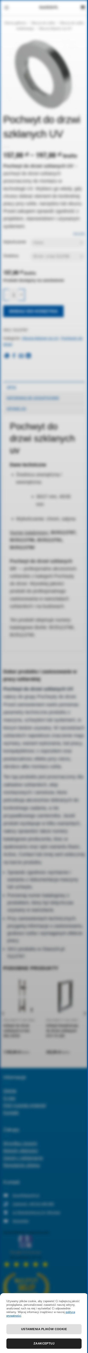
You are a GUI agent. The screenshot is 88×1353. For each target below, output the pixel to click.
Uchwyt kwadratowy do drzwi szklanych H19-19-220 (62, 1030)
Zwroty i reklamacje (23, 1157)
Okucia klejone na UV (55, 28)
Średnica (10, 256)
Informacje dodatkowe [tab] (33, 398)
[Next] (84, 1021)
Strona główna (15, 23)
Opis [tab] (11, 387)
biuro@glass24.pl (26, 1195)
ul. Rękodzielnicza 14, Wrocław (36, 1212)
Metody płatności (20, 1150)
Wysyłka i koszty (20, 1143)
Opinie (9, 1090)
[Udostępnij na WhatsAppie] (6, 356)
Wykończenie (14, 242)
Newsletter (21, 1221)
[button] (6, 7)
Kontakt (11, 1112)
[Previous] (3, 1021)
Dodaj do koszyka (33, 311)
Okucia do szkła (43, 23)
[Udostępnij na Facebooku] (14, 356)
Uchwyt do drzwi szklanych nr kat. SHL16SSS (17, 1030)
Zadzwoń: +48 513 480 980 (33, 1204)
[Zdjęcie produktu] (44, 73)
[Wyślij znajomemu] (21, 356)
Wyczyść (79, 233)
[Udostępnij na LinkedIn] (28, 356)
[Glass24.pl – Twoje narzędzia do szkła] (48, 7)
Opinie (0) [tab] (16, 408)
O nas (9, 1097)
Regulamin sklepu (21, 1164)
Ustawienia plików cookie (44, 1329)
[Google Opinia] (26, 1249)
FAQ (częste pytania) (24, 1105)
